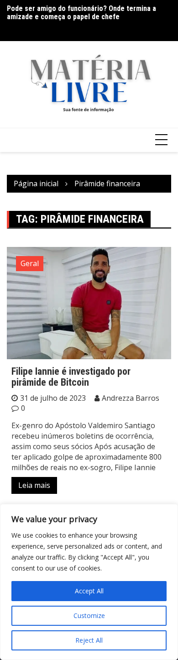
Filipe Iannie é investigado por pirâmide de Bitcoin (71, 377)
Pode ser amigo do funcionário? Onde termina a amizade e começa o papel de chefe (81, 12)
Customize (89, 615)
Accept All (89, 591)
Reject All (89, 640)
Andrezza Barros (130, 398)
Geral (30, 263)
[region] (89, 582)
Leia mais (34, 485)
